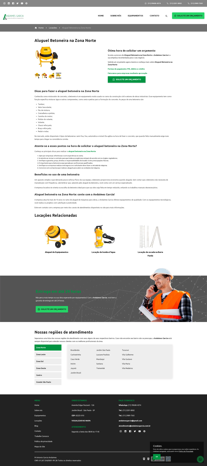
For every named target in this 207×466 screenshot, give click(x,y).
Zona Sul (39, 361)
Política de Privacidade (186, 451)
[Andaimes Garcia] (13, 21)
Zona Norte (41, 348)
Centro (39, 375)
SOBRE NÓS (115, 16)
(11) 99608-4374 (154, 3)
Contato (37, 431)
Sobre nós (38, 410)
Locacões (53, 28)
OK (157, 457)
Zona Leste (40, 354)
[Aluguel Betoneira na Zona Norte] (37, 76)
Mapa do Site (39, 447)
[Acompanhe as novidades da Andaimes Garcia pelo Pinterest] (26, 3)
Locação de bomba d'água (103, 252)
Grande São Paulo (43, 382)
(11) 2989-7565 (197, 3)
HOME (101, 16)
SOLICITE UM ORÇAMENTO (189, 16)
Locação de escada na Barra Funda (150, 254)
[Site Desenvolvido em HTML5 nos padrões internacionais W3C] (148, 459)
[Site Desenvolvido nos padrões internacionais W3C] (144, 459)
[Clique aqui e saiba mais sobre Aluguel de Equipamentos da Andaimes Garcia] (57, 237)
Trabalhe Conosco (41, 436)
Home (41, 28)
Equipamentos (40, 415)
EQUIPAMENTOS (135, 16)
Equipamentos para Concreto (142, 37)
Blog (36, 426)
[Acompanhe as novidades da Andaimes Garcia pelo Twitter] (17, 3)
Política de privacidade (43, 441)
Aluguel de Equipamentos (56, 252)
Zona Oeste (41, 368)
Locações (38, 421)
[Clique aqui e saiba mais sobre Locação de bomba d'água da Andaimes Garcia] (103, 237)
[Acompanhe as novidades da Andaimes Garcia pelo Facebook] (13, 3)
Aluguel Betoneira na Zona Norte (76, 28)
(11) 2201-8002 (176, 3)
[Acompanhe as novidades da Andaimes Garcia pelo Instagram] (4, 3)
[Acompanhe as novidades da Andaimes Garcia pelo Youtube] (22, 3)
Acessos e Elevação (142, 19)
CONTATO (154, 16)
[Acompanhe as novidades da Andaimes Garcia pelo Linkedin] (9, 3)
